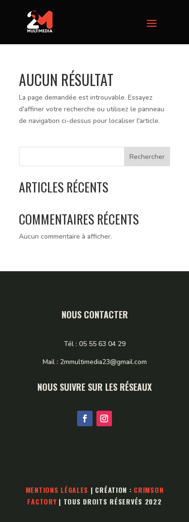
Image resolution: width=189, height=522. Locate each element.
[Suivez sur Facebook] (85, 418)
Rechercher (147, 156)
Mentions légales (57, 490)
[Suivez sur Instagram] (104, 418)
